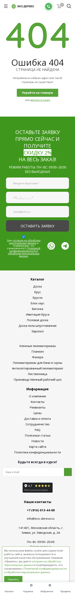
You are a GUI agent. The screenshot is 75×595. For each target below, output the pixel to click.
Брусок (38, 297)
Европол (38, 331)
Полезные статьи (37, 435)
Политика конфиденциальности (37, 452)
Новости (37, 441)
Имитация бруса (37, 314)
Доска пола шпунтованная (37, 326)
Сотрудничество (38, 424)
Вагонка (37, 309)
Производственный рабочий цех (38, 379)
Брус (37, 292)
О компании (37, 396)
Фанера (37, 357)
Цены (37, 413)
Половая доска (37, 320)
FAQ (37, 430)
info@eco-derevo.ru (40, 518)
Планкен (37, 351)
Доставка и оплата (37, 418)
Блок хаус (37, 303)
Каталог (37, 279)
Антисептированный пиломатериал (37, 368)
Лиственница (37, 374)
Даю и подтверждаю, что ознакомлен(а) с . (23, 248)
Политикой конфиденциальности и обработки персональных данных (24, 252)
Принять (13, 579)
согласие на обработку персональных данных (25, 242)
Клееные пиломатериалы (37, 346)
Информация (37, 389)
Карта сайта (37, 447)
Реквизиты (37, 407)
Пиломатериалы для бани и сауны (37, 363)
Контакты (37, 402)
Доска (37, 286)
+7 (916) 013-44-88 (41, 510)
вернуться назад (40, 100)
